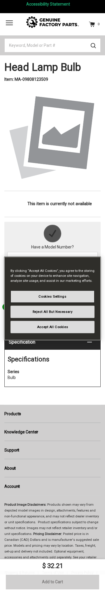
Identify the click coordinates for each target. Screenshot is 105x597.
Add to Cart (52, 581)
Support (11, 450)
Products (12, 413)
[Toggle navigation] (9, 22)
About (10, 468)
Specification (22, 342)
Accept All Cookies (52, 327)
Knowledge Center (21, 432)
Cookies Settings (52, 296)
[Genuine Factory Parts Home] (52, 21)
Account (12, 486)
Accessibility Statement (48, 4)
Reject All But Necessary (53, 312)
